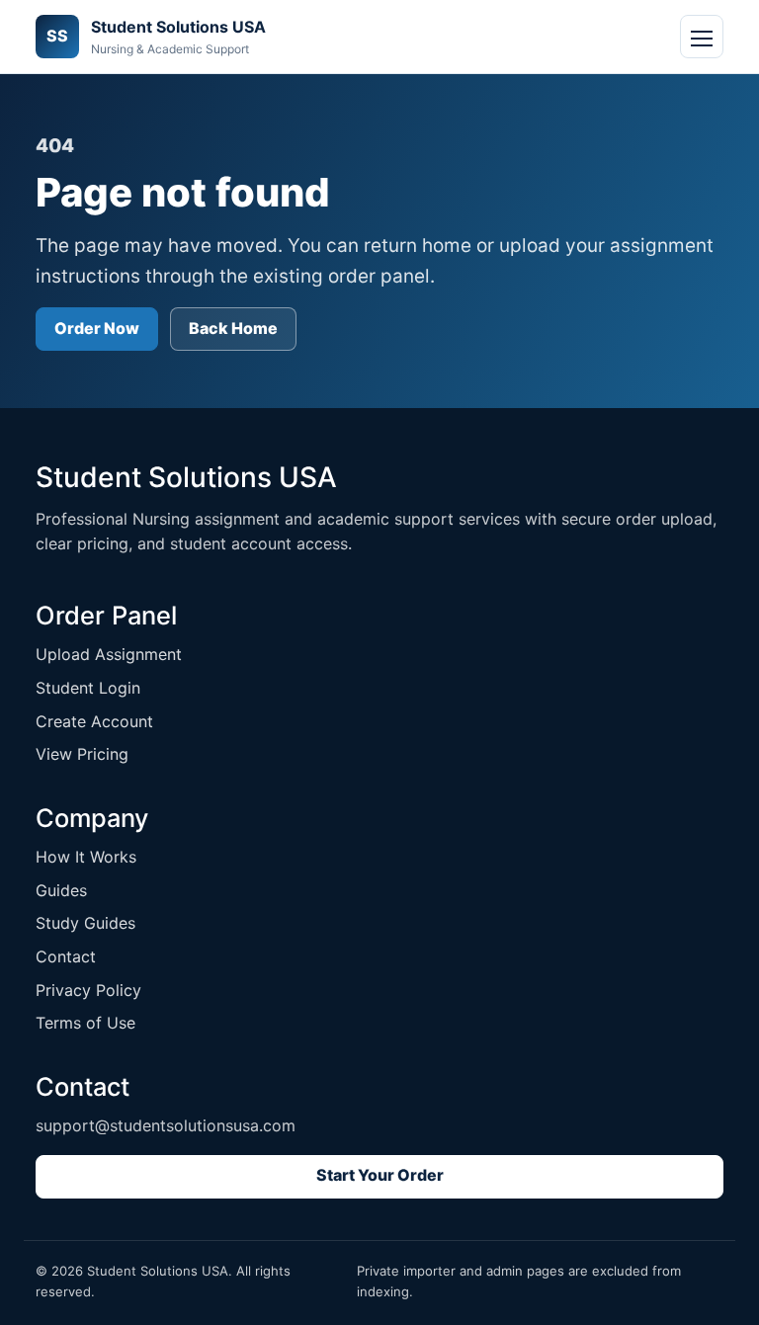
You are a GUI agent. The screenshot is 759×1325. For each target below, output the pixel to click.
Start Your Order (380, 1175)
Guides (61, 890)
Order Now (96, 328)
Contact (66, 956)
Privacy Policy (88, 990)
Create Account (94, 721)
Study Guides (85, 923)
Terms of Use (85, 1023)
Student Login (88, 688)
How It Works (86, 857)
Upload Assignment (109, 654)
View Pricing (82, 754)
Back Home (233, 328)
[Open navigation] (701, 36)
